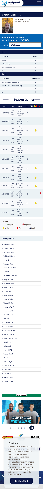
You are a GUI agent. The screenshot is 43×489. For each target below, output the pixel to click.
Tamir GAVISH (9, 272)
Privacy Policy (14, 474)
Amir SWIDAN (9, 366)
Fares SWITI (8, 369)
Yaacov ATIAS (8, 264)
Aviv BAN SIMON (10, 268)
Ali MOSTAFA (8, 326)
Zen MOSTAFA (9, 334)
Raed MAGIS (8, 299)
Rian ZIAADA (8, 381)
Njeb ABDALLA (9, 252)
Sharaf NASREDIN (10, 338)
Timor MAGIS (8, 303)
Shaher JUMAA (9, 283)
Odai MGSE (8, 319)
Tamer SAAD (8, 354)
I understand (21, 480)
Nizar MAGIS (8, 295)
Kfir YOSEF (7, 373)
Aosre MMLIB (8, 322)
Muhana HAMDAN (10, 276)
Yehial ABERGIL (9, 256)
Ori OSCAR (7, 346)
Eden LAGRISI (8, 287)
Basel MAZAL (8, 311)
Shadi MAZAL (8, 315)
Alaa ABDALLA (9, 248)
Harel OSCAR (8, 342)
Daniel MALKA (9, 307)
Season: (5, 45)
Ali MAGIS (7, 291)
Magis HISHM (8, 279)
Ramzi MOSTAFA (10, 330)
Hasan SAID (8, 358)
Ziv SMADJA (8, 362)
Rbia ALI (6, 260)
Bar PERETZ (8, 350)
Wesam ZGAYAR (10, 377)
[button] (39, 2)
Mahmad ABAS (9, 244)
